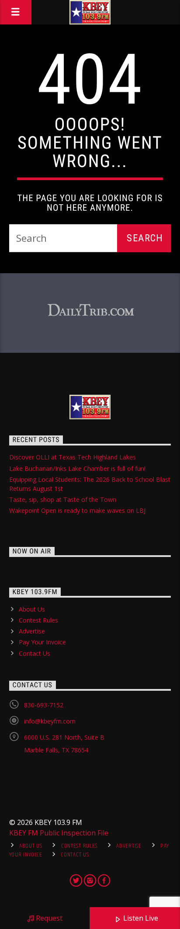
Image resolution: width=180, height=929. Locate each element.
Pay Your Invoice (42, 642)
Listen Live (139, 918)
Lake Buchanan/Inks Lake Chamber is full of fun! (77, 468)
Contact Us (34, 653)
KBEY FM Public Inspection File (58, 833)
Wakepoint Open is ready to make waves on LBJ (77, 510)
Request (48, 918)
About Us (32, 609)
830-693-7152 (43, 705)
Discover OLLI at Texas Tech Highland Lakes (72, 457)
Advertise (32, 631)
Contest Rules (38, 620)
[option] (90, 311)
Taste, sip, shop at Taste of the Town (62, 499)
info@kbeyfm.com (50, 721)
